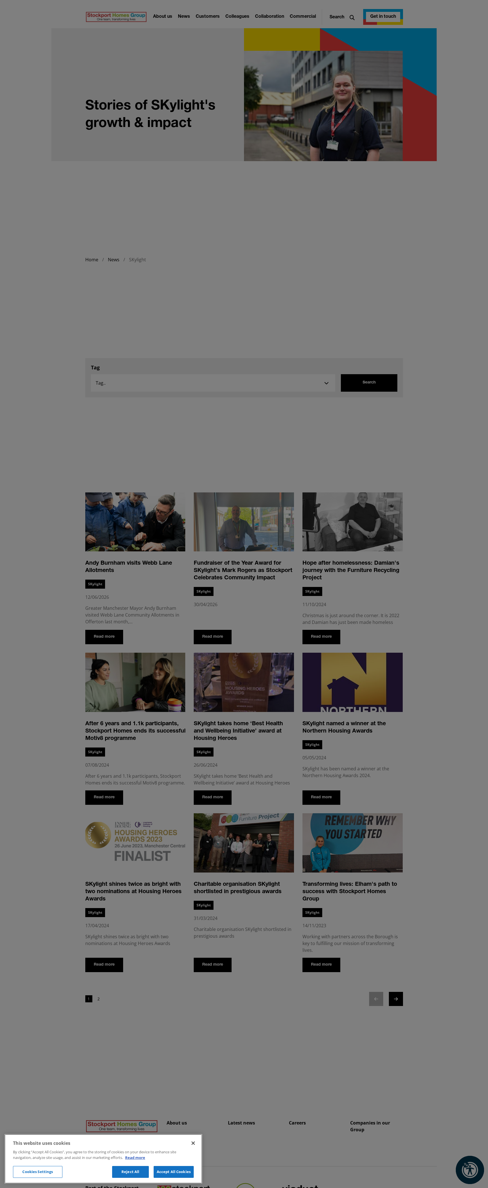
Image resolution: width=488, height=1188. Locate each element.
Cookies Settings (37, 1171)
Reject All (130, 1171)
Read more (135, 1157)
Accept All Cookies (174, 1171)
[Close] (193, 1143)
